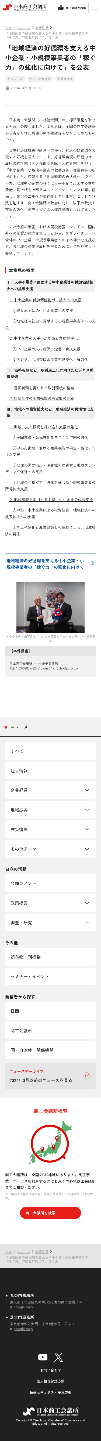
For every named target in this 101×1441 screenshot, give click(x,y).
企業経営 (19, 790)
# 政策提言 (65, 79)
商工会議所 (21, 1030)
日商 (15, 1011)
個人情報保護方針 (51, 1381)
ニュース (19, 726)
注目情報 (19, 770)
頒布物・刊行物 (26, 957)
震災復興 (19, 829)
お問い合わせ (50, 1370)
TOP (88, 1233)
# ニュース (15, 79)
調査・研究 (21, 922)
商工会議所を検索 (40, 1212)
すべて (17, 751)
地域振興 (19, 809)
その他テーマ (23, 849)
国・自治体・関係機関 (32, 1050)
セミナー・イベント (30, 976)
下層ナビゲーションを (87, 790)
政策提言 (19, 903)
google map (23, 1307)
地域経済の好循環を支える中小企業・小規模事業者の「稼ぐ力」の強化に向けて (45, 563)
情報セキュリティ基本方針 (51, 1392)
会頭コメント (23, 883)
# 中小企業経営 (40, 79)
